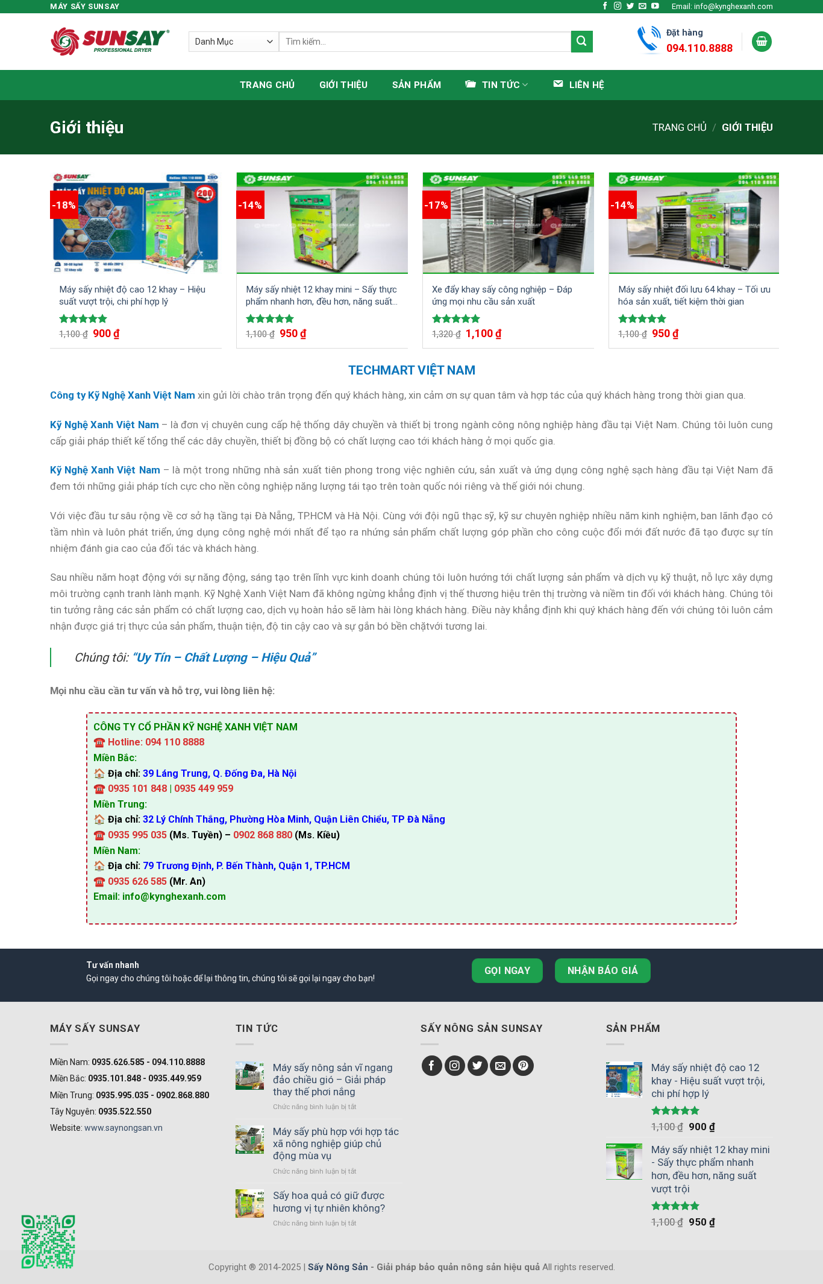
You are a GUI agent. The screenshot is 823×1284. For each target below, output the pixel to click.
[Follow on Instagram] (618, 6)
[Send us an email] (642, 6)
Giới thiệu (343, 85)
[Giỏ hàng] (762, 41)
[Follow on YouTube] (655, 6)
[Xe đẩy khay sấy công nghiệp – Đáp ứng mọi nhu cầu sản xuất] (508, 223)
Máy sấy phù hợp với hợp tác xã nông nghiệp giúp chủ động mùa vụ (336, 1143)
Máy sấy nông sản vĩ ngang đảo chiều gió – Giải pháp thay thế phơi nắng (333, 1079)
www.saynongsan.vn (123, 1128)
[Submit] (582, 41)
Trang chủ (267, 85)
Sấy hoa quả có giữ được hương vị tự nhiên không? (329, 1201)
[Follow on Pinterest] (523, 1066)
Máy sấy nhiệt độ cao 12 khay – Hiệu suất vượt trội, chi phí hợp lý (132, 295)
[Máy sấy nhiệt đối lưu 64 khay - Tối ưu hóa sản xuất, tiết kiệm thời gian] (694, 223)
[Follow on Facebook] (605, 6)
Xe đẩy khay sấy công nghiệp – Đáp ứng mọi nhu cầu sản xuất (502, 295)
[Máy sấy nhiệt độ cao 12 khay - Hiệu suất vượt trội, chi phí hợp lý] (136, 223)
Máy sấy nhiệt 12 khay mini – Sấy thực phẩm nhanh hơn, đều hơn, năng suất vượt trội (321, 296)
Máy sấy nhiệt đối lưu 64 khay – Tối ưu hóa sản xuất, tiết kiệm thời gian (694, 295)
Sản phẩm (416, 85)
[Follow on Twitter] (630, 6)
